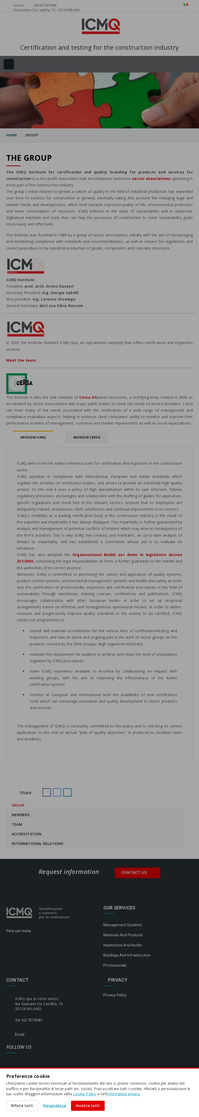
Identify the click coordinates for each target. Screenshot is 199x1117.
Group (18, 805)
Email (19, 1034)
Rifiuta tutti (22, 1105)
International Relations (37, 843)
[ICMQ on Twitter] (35, 1060)
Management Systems (122, 925)
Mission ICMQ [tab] (33, 437)
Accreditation (27, 833)
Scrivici (18, 5)
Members (21, 814)
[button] (46, 792)
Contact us (134, 872)
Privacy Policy (114, 995)
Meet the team (21, 360)
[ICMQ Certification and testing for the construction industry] (38, 912)
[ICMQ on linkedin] (22, 1060)
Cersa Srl (87, 397)
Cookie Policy (84, 1093)
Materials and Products (123, 935)
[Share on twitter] (57, 792)
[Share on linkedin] (67, 792)
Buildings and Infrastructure (127, 955)
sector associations (151, 178)
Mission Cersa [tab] (86, 437)
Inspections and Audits (122, 945)
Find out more (19, 931)
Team (17, 824)
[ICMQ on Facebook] (9, 1060)
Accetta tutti (88, 1105)
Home (11, 135)
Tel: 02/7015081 (28, 1020)
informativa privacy (123, 1093)
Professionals (115, 965)
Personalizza (54, 1105)
